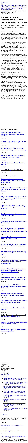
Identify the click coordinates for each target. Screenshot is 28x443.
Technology (9, 6)
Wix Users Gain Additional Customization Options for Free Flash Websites (13, 156)
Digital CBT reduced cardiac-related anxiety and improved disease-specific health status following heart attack (14, 198)
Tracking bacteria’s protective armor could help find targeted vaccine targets (13, 315)
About (5, 5)
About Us (3, 436)
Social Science (20, 8)
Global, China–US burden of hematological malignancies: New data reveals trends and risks (13, 253)
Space (23, 6)
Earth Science (20, 431)
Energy (21, 425)
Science (9, 9)
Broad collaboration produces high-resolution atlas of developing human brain (14, 301)
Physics (6, 8)
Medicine (3, 6)
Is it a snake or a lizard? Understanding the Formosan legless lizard (13, 330)
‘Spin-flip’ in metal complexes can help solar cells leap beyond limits (13, 214)
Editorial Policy (14, 5)
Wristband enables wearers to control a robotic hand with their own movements (12, 294)
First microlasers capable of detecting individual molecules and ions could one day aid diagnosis (14, 286)
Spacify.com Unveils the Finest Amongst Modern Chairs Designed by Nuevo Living (13, 149)
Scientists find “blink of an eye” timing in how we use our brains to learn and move (13, 278)
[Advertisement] (14, 113)
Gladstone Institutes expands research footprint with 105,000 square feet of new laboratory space (13, 180)
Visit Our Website (5, 374)
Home (2, 5)
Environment (17, 6)
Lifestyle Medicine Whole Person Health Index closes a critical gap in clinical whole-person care (13, 206)
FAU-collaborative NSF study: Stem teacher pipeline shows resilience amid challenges (13, 244)
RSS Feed (22, 5)
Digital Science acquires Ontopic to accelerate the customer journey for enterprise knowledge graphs (14, 261)
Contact (8, 5)
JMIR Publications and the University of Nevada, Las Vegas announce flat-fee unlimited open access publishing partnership (14, 229)
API (19, 5)
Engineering (12, 8)
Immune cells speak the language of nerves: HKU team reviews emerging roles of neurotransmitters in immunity (13, 270)
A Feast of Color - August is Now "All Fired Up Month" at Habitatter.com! (13, 142)
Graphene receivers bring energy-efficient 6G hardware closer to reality (14, 322)
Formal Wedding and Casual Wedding (12, 170)
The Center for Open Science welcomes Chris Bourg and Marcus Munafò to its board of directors (14, 189)
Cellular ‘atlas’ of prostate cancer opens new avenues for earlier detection (13, 237)
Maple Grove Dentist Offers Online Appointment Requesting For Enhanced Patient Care (12, 134)
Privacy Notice (19, 436)
